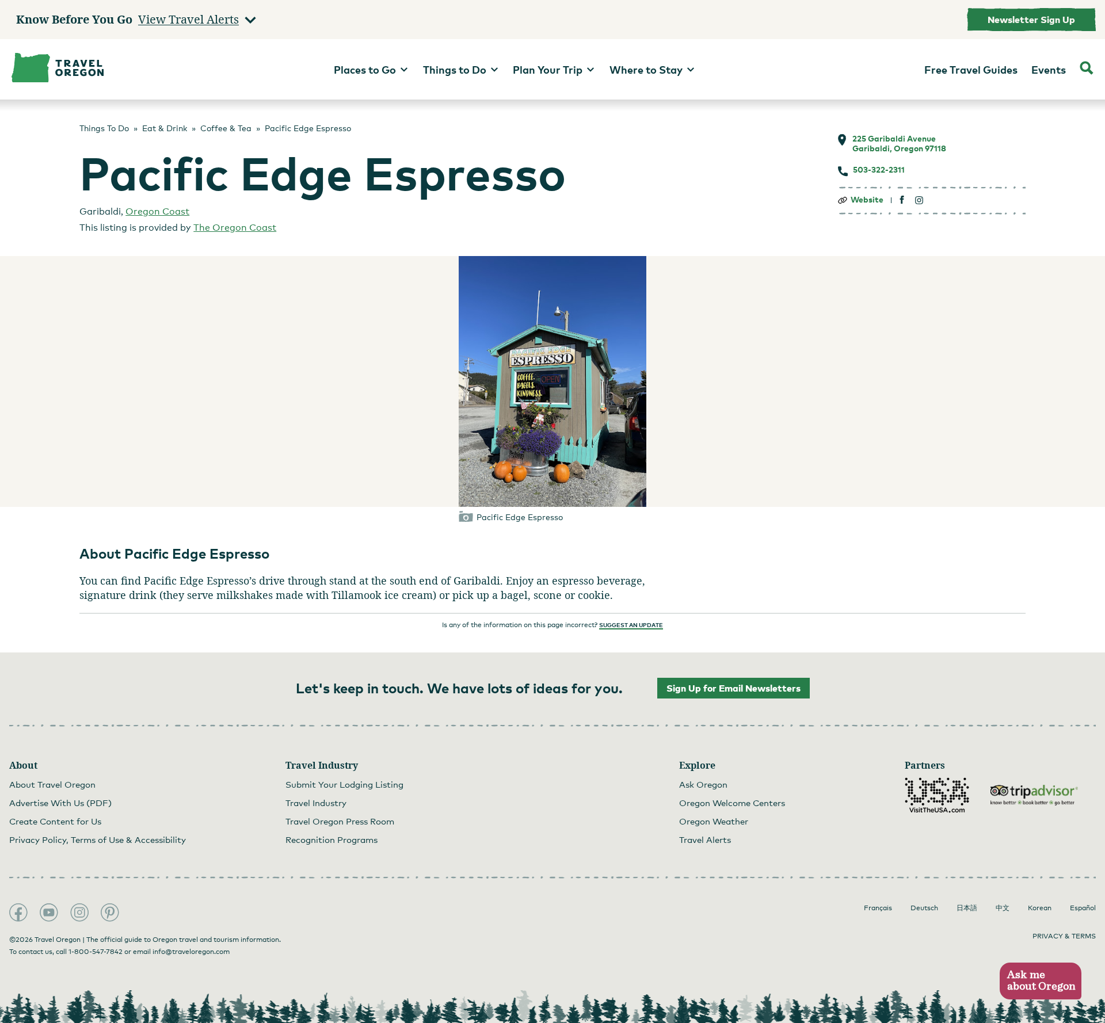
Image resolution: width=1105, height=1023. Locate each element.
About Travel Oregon (52, 784)
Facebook (18, 912)
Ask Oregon (703, 784)
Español (1083, 908)
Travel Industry (315, 802)
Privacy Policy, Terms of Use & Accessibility (97, 839)
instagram (919, 200)
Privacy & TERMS (1064, 936)
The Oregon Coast (234, 227)
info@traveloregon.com (191, 952)
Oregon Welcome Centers (732, 802)
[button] (1040, 981)
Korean (1039, 908)
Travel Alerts (705, 839)
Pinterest (110, 912)
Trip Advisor (1034, 795)
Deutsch (924, 908)
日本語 (967, 908)
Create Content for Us (55, 821)
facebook (902, 200)
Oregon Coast (157, 211)
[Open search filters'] (1086, 69)
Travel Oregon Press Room (339, 821)
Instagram (79, 912)
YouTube (49, 912)
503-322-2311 (879, 169)
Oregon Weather (713, 821)
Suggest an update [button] (631, 624)
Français (878, 908)
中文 (1002, 908)
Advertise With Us (60, 802)
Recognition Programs (331, 839)
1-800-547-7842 (95, 952)
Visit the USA (937, 795)
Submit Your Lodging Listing (344, 784)
